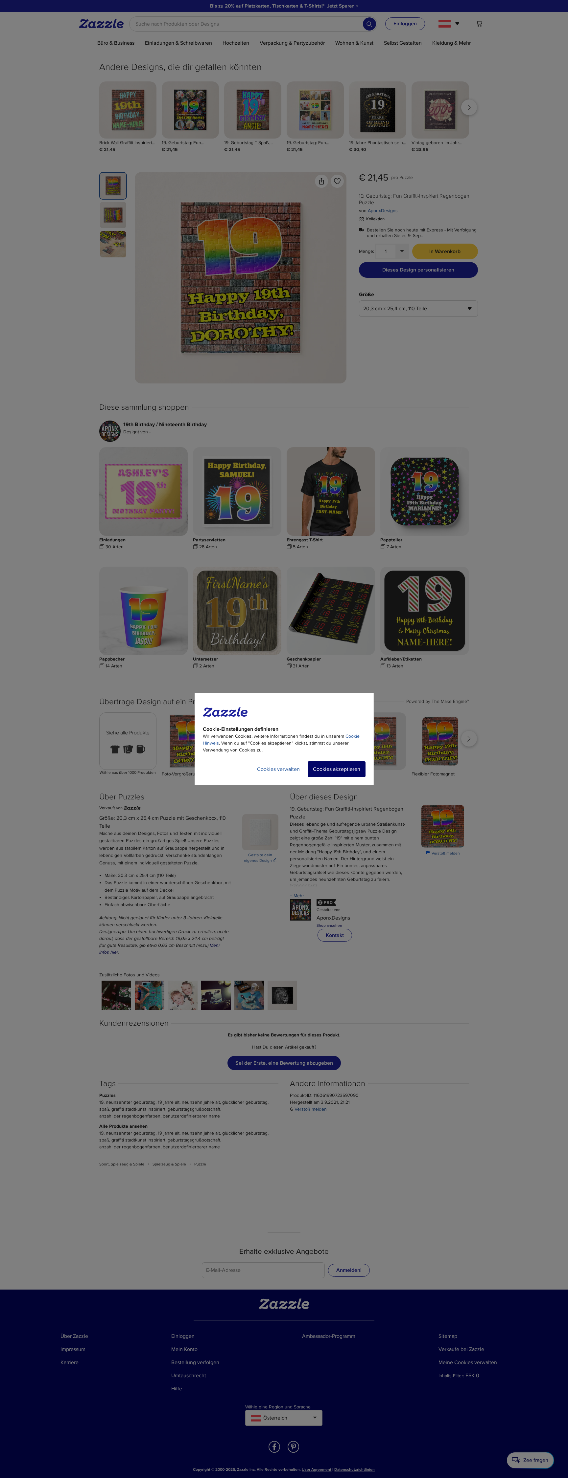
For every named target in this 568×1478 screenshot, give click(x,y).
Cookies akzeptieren (336, 769)
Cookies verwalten (278, 769)
